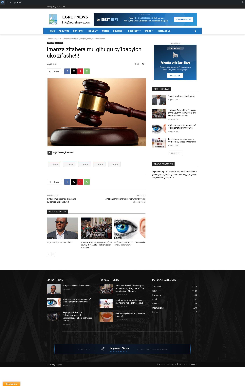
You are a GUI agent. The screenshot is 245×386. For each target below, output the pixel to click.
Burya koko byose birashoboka (59, 242)
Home (49, 39)
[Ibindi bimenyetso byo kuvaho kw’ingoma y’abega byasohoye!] (159, 142)
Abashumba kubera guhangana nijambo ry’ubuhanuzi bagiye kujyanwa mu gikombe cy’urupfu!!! (174, 174)
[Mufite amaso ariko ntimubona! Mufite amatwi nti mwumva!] (129, 228)
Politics (50, 238)
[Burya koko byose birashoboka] (62, 228)
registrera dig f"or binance (164, 171)
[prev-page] (48, 254)
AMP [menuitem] (19, 2)
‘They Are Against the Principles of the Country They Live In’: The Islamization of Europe (96, 244)
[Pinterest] (80, 71)
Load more (174, 153)
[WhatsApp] (87, 71)
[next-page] (53, 254)
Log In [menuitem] (8, 2)
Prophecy (57, 39)
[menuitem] (2, 2)
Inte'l (83, 238)
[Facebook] (67, 71)
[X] (74, 71)
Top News (59, 43)
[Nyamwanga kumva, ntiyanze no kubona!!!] (106, 317)
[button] (194, 31)
